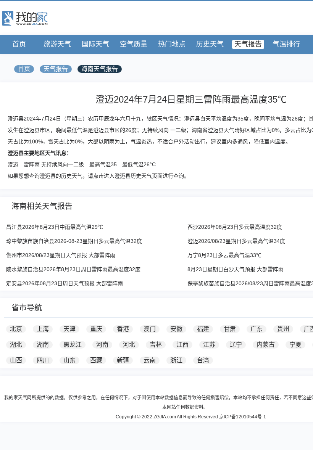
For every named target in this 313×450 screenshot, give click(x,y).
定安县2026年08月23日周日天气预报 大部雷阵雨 (64, 283)
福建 (203, 329)
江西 (182, 344)
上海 (43, 329)
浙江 (176, 360)
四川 (43, 360)
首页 (19, 44)
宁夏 (295, 344)
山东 (69, 360)
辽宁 (236, 344)
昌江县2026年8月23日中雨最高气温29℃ (54, 227)
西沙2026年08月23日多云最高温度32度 (234, 227)
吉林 (156, 344)
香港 (123, 329)
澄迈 (13, 164)
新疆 (123, 360)
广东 (256, 329)
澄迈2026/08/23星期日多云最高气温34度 (236, 241)
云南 (150, 360)
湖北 (16, 344)
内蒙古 (266, 344)
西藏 (96, 360)
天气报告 (248, 44)
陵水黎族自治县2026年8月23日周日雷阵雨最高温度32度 (73, 269)
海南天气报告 (99, 69)
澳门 (150, 329)
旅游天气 (57, 44)
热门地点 (172, 44)
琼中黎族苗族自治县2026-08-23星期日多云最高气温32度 (74, 241)
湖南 (43, 344)
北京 (16, 329)
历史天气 (210, 44)
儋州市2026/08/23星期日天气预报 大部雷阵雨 (60, 255)
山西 (16, 360)
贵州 (283, 329)
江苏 (209, 344)
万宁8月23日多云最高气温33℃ (224, 255)
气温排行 (286, 44)
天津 (69, 329)
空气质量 (133, 44)
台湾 (203, 360)
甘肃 (230, 329)
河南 (102, 344)
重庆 (96, 329)
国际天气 (95, 44)
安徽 (176, 329)
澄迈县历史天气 (133, 176)
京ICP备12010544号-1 (242, 416)
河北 (129, 344)
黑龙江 (72, 344)
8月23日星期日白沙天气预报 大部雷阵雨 (235, 269)
